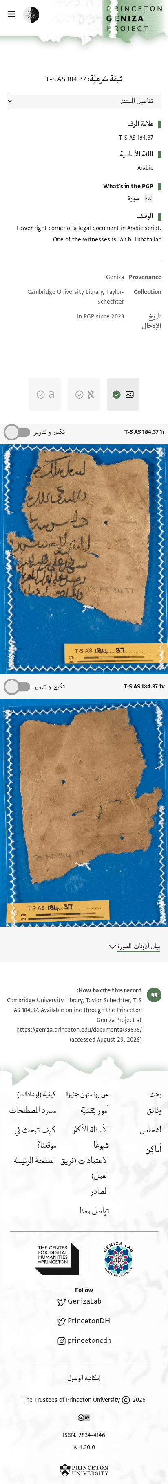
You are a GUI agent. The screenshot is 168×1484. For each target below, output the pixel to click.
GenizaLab (85, 1301)
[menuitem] (154, 1110)
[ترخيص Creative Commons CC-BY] (84, 1419)
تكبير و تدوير (49, 432)
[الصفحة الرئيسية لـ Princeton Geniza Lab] (112, 1259)
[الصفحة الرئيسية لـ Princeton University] (84, 1470)
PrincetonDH (89, 1321)
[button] (135, 21)
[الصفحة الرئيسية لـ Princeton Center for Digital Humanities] (57, 1259)
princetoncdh (89, 1340)
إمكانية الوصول (84, 1378)
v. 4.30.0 (84, 1447)
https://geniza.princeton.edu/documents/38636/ (79, 1030)
